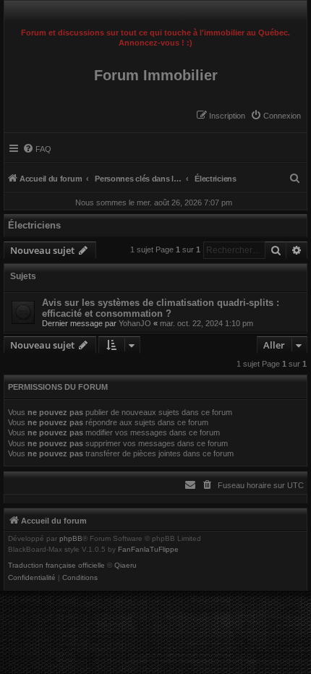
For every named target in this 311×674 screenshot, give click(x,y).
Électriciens (34, 225)
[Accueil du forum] (155, 11)
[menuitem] (275, 115)
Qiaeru (125, 565)
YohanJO (135, 323)
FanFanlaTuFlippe (148, 549)
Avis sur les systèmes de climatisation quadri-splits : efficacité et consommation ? (160, 308)
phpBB (70, 538)
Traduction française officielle (56, 565)
